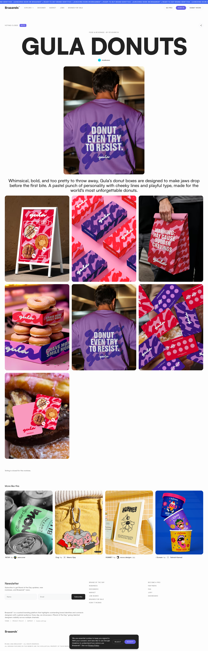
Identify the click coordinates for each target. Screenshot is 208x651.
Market (52, 8)
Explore (28, 8)
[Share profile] (201, 25)
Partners (152, 586)
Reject (118, 642)
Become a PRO (154, 582)
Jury (150, 592)
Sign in (181, 8)
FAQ (149, 589)
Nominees (93, 586)
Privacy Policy (18, 621)
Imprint (30, 621)
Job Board (94, 596)
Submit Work (195, 8)
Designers (93, 589)
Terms (7, 621)
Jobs (62, 8)
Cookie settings (41, 621)
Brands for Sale (75, 8)
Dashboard (153, 596)
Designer (41, 8)
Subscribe (78, 597)
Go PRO (169, 8)
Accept (130, 642)
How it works (95, 603)
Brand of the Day (96, 582)
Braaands (12, 8)
